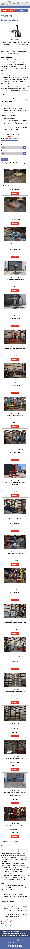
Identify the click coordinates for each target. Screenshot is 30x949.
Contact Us (22, 10)
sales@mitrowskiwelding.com (13, 138)
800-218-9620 (5, 935)
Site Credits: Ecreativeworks (16, 942)
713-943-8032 (13, 935)
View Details (15, 193)
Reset (4, 159)
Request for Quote (8, 10)
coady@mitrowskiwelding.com (9, 140)
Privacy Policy (15, 940)
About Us (6, 940)
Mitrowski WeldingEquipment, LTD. (6, 3)
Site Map (23, 940)
